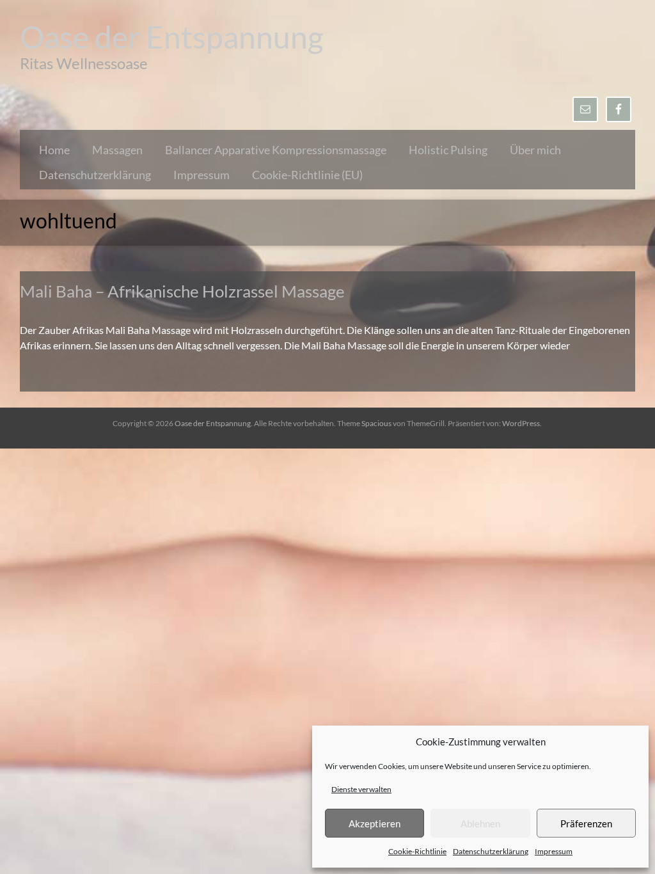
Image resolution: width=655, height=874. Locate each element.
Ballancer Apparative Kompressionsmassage (275, 150)
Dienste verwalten (361, 789)
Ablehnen (480, 823)
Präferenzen (586, 823)
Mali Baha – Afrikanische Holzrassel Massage (182, 291)
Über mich (535, 150)
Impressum (553, 851)
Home (54, 150)
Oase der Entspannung (172, 37)
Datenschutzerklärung (490, 851)
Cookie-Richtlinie (417, 851)
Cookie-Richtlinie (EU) (307, 175)
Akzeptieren (374, 823)
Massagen (117, 150)
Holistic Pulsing (448, 150)
